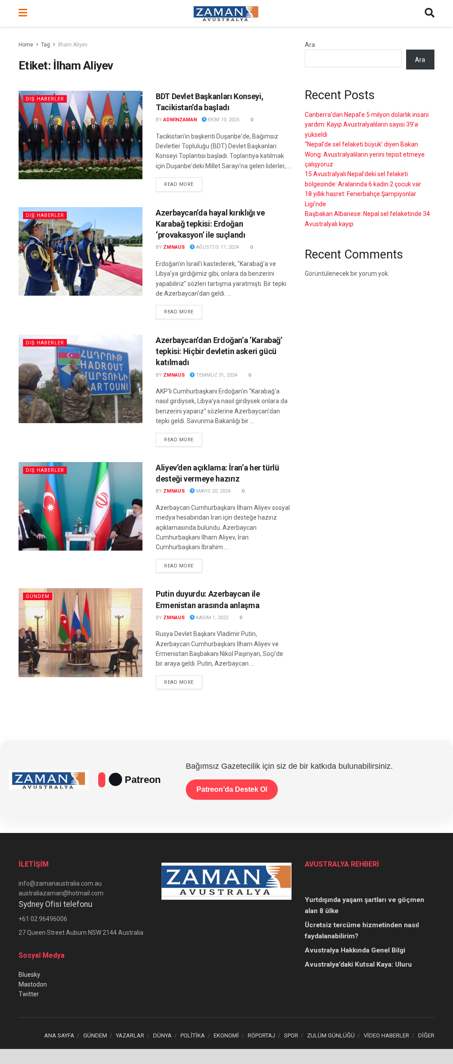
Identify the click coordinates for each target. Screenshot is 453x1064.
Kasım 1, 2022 (211, 618)
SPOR (291, 1035)
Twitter (29, 994)
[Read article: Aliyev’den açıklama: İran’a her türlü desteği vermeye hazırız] (80, 506)
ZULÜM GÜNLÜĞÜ (331, 1035)
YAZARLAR (130, 1035)
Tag (45, 45)
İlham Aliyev (73, 45)
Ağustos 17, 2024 (217, 247)
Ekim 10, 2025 (223, 120)
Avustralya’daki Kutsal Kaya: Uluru (358, 964)
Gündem (38, 596)
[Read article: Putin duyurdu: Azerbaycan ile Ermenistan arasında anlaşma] (80, 632)
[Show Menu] (23, 13)
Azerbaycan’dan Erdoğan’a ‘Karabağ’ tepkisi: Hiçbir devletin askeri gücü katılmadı (219, 351)
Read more (183, 184)
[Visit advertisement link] (226, 1056)
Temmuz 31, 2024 (216, 375)
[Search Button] (429, 13)
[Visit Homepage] (226, 13)
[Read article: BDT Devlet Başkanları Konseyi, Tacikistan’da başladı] (80, 135)
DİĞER (426, 1035)
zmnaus (174, 247)
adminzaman (180, 120)
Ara (310, 44)
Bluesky (29, 974)
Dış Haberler (45, 99)
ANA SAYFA (59, 1035)
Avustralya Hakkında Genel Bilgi (355, 950)
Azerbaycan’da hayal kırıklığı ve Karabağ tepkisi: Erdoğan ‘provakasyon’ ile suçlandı (210, 223)
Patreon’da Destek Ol (231, 789)
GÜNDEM (95, 1035)
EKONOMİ (226, 1035)
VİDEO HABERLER (386, 1035)
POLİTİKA (192, 1035)
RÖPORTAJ (261, 1035)
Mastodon (33, 984)
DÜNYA (162, 1035)
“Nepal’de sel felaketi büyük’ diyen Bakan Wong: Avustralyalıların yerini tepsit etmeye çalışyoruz (365, 154)
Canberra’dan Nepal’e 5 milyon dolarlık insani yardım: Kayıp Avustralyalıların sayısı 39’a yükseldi (367, 124)
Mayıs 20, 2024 (212, 491)
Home (26, 45)
